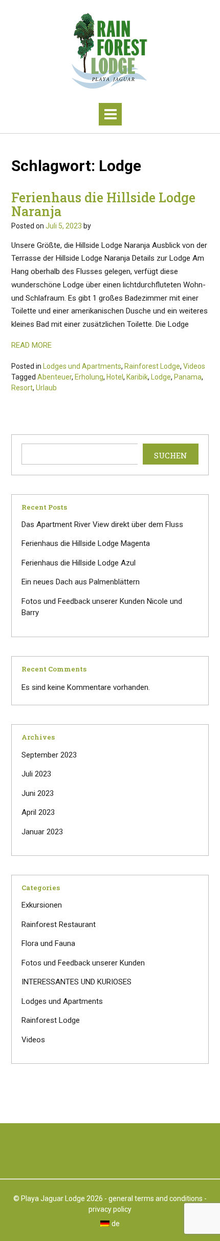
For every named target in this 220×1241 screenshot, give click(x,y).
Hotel (114, 377)
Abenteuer (54, 377)
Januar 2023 (42, 831)
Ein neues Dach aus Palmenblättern (80, 581)
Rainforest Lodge (152, 366)
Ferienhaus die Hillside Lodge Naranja (103, 204)
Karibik (137, 377)
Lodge (161, 377)
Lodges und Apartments (82, 366)
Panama (188, 377)
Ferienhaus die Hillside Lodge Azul (78, 562)
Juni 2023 (37, 793)
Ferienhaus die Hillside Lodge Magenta (85, 543)
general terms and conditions (155, 1198)
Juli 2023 (36, 774)
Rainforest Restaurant (58, 924)
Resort (22, 388)
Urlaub (46, 388)
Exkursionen (41, 905)
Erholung (89, 377)
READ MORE (31, 345)
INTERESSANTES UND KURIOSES (76, 981)
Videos (194, 366)
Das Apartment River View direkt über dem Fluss (102, 524)
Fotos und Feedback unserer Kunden (83, 962)
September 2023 (49, 755)
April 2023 (38, 812)
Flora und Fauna (48, 943)
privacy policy (110, 1209)
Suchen (170, 455)
